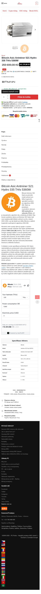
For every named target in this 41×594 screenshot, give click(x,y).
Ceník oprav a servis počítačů (10, 464)
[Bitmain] (8, 82)
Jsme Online (5, 501)
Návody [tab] (3, 145)
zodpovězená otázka (7, 76)
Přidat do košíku (24, 97)
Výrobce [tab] (4, 140)
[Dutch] (19, 563)
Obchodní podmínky (7, 436)
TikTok (3, 499)
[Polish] (19, 561)
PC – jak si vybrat (6, 469)
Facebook (4, 489)
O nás (3, 471)
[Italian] (19, 577)
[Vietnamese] (19, 582)
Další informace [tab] (6, 136)
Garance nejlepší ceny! (10, 91)
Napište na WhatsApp (7, 523)
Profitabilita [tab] (4, 162)
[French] (19, 550)
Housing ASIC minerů (7, 434)
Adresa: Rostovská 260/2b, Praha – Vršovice (14, 516)
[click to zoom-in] (19, 29)
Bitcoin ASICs (33, 11)
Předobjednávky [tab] (6, 167)
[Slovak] (19, 569)
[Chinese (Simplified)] (19, 555)
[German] (19, 547)
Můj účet (4, 461)
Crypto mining (13, 11)
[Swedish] (19, 571)
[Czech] (19, 542)
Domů (4, 11)
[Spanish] (19, 552)
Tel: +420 (8, 519)
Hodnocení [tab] (5, 175)
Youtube (3, 496)
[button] (36, 3)
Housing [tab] (4, 171)
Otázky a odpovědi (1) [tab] (8, 180)
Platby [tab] (3, 149)
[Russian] (19, 566)
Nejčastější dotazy (6, 439)
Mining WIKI (5, 449)
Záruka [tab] (3, 153)
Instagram (4, 494)
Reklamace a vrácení (7, 444)
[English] (19, 544)
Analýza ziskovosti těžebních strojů (11, 446)
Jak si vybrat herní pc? (8, 431)
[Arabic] (19, 585)
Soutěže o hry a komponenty (10, 466)
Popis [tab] (3, 132)
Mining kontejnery (6, 481)
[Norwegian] (19, 580)
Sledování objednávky (8, 476)
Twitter (3, 491)
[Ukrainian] (19, 558)
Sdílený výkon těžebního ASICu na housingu (14, 454)
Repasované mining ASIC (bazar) (11, 451)
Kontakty (4, 441)
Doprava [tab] (4, 158)
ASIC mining (23, 11)
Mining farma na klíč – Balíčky (10, 479)
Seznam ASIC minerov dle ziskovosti (12, 429)
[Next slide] (35, 30)
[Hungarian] (19, 574)
